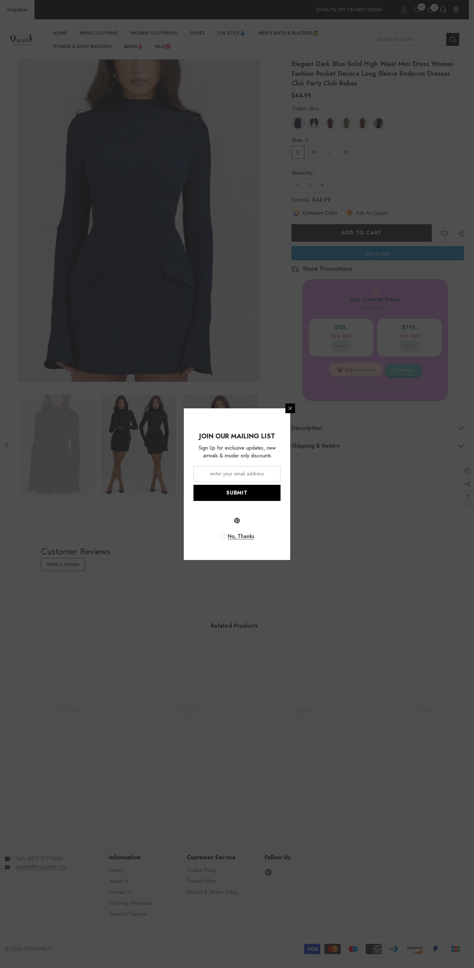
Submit (237, 492)
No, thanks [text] (241, 536)
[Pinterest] (237, 520)
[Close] (290, 408)
